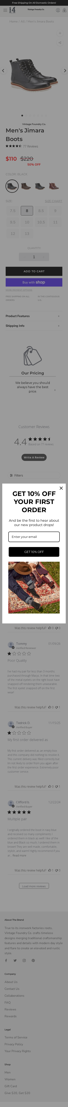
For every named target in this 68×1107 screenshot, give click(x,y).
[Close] (61, 488)
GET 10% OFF (34, 552)
